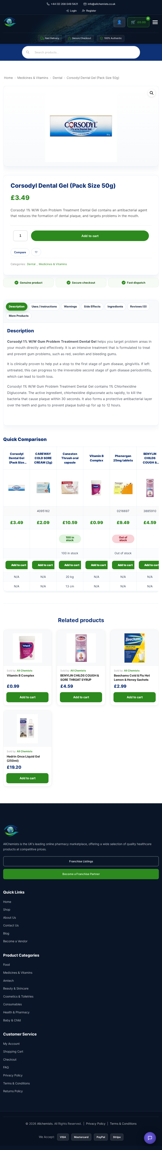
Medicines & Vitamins (32, 78)
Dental (57, 78)
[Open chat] (150, 1138)
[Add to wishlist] (36, 252)
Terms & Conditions (16, 1083)
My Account (11, 1043)
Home (8, 78)
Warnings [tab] (70, 306)
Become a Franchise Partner (81, 874)
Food (6, 964)
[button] (151, 93)
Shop (6, 909)
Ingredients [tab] (115, 306)
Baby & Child (12, 1020)
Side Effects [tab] (92, 306)
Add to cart (90, 236)
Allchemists (45, 1123)
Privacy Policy (13, 1075)
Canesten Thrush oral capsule (69, 458)
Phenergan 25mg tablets (123, 458)
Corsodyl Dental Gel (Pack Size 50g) (16, 458)
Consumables (12, 1004)
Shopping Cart (13, 1051)
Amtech (8, 980)
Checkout (9, 1059)
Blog (6, 933)
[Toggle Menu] (155, 22)
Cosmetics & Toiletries (18, 996)
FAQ (6, 1067)
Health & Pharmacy (16, 1012)
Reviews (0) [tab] (138, 306)
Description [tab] (16, 306)
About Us (9, 917)
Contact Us (11, 925)
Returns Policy (13, 1091)
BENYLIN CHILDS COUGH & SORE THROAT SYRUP (150, 458)
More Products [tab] (18, 315)
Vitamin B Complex (96, 458)
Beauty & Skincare (15, 988)
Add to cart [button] (18, 565)
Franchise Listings (81, 861)
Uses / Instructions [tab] (44, 306)
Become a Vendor (15, 941)
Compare (20, 252)
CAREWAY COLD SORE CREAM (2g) (43, 458)
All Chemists (24, 670)
